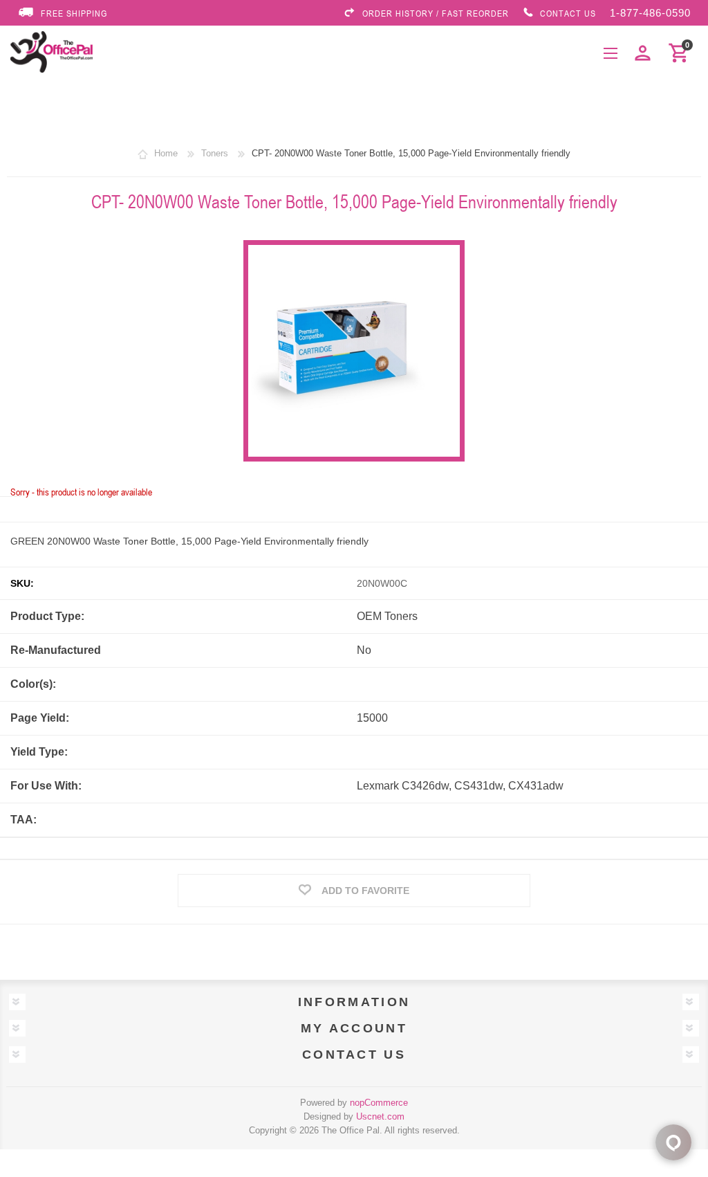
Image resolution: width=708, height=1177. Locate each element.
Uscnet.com (380, 1116)
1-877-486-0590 (650, 13)
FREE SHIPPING (74, 13)
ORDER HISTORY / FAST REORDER (435, 13)
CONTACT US (568, 13)
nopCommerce (379, 1102)
